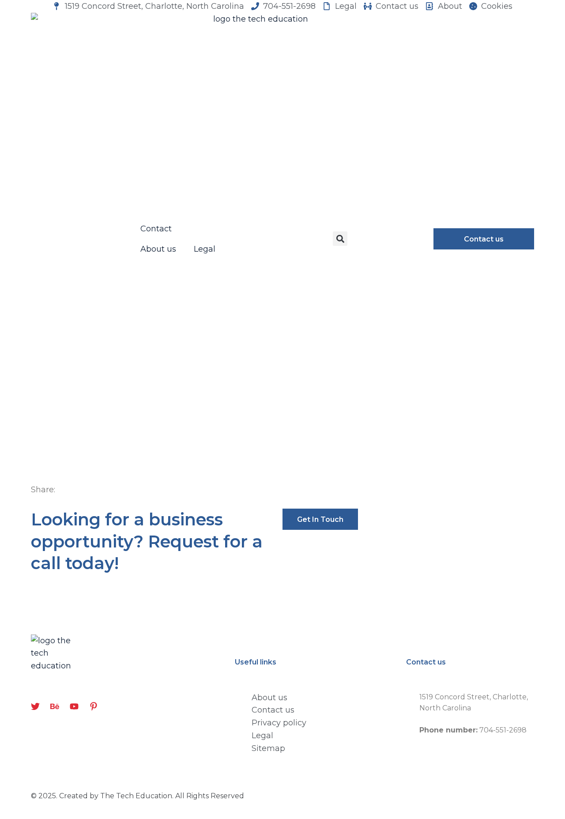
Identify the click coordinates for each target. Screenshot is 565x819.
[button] (340, 238)
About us (158, 249)
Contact (156, 229)
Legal (204, 249)
